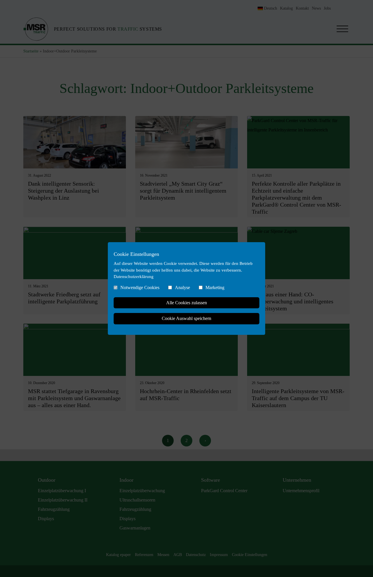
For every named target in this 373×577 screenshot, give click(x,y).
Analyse (182, 287)
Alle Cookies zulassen (186, 302)
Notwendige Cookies (139, 287)
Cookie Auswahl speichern (186, 318)
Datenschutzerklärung (134, 276)
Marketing (214, 287)
